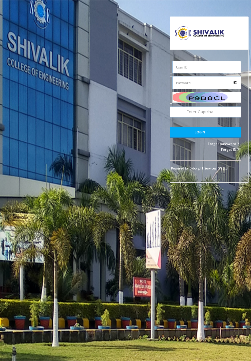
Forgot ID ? (230, 149)
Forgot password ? (223, 143)
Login (200, 132)
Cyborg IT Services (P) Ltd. (209, 168)
